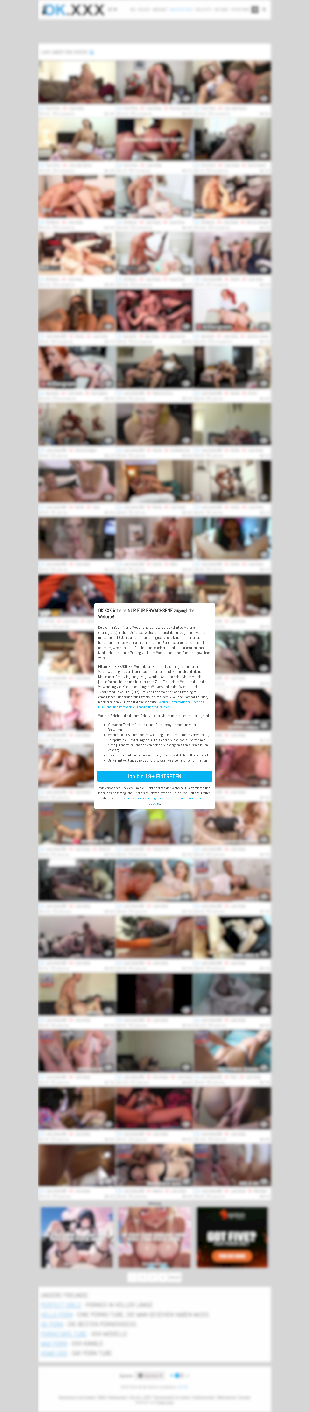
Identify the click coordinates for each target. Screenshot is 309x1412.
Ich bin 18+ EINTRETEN (154, 776)
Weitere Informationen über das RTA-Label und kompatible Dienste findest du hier (151, 704)
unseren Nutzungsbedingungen (142, 798)
